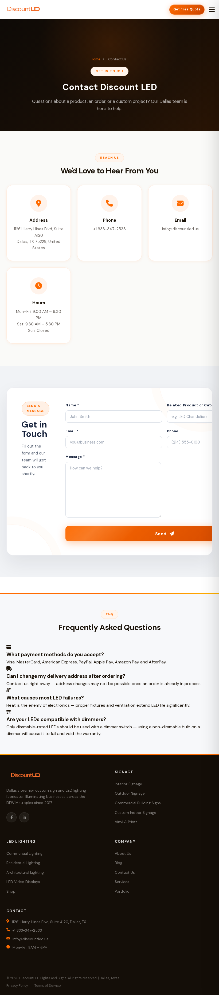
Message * (75, 456)
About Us (123, 853)
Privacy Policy (17, 986)
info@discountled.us (30, 939)
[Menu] (212, 9)
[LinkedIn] (24, 817)
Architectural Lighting (25, 872)
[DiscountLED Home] (23, 9)
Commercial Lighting (24, 853)
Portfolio (122, 891)
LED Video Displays (23, 882)
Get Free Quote (187, 9)
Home (95, 59)
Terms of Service (47, 986)
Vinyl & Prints (126, 822)
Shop (10, 891)
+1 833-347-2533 (27, 930)
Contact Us (125, 872)
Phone (172, 431)
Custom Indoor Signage (135, 812)
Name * (72, 405)
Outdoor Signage (130, 793)
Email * (72, 431)
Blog (118, 863)
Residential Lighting (23, 863)
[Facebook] (11, 817)
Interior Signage (128, 784)
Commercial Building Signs (138, 803)
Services (122, 882)
